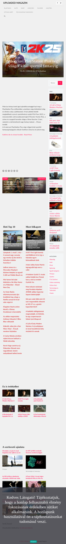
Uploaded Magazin (15, 3)
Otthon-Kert (8, 12)
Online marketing (55, 282)
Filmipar (40, 8)
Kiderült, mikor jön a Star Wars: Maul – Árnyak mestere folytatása (12, 329)
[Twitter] (60, 3)
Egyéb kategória (54, 271)
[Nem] (64, 515)
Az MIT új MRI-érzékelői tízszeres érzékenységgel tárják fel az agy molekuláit (34, 452)
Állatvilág (7, 8)
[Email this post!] (17, 171)
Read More (28, 135)
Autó (16, 8)
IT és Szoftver (41, 71)
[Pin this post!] (12, 171)
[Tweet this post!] (6, 171)
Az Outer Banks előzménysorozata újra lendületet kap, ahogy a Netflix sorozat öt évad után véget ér (11, 297)
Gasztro (49, 8)
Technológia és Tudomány (33, 471)
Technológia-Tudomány (24, 12)
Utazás (52, 293)
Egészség (31, 8)
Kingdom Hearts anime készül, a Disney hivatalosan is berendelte (12, 309)
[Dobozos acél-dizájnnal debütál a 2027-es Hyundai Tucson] (56, 225)
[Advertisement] (33, 29)
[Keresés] (60, 83)
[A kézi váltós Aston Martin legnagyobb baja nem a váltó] (56, 208)
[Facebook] (57, 3)
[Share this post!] (3, 171)
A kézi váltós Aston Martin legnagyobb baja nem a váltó (35, 267)
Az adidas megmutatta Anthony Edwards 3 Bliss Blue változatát (12, 319)
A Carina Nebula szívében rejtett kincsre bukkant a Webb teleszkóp (12, 338)
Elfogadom (33, 541)
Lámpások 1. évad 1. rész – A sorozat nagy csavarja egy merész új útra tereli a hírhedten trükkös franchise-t (12, 258)
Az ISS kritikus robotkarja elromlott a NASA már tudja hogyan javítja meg (11, 478)
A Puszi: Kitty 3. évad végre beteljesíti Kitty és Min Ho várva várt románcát (34, 478)
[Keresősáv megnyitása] (4, 16)
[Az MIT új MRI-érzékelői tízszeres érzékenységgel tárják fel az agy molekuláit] (36, 467)
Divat (22, 8)
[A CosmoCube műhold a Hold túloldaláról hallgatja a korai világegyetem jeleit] (56, 193)
